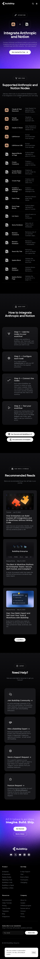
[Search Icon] (33, 4)
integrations (21, 15)
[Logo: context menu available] (8, 3)
